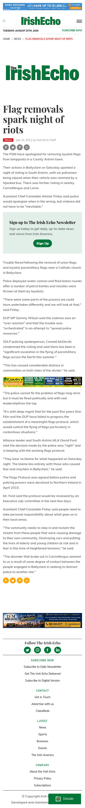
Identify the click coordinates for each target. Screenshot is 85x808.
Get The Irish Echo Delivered (42, 673)
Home (6, 38)
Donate (68, 798)
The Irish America (42, 755)
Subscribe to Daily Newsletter (42, 667)
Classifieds (42, 711)
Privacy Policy (42, 778)
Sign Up (42, 243)
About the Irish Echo (42, 771)
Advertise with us (42, 704)
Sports (42, 734)
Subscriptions (42, 785)
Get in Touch (42, 697)
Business (42, 741)
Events (42, 748)
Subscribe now (72, 30)
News (17, 38)
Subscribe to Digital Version (42, 680)
